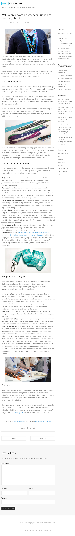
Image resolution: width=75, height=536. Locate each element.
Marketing (61, 160)
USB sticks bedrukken (65, 78)
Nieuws (60, 165)
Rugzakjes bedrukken (65, 75)
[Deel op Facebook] (27, 428)
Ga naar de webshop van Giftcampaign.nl (37, 530)
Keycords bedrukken (64, 89)
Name (4, 489)
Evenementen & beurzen (43, 421)
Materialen (61, 162)
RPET (42, 193)
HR (59, 157)
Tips (59, 174)
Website (4, 498)
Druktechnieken (63, 154)
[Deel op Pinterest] (34, 428)
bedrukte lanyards (17, 412)
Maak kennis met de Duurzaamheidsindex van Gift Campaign (65, 101)
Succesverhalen (63, 171)
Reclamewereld (19, 421)
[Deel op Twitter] (30, 428)
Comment (5, 463)
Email (31, 489)
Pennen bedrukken (64, 81)
